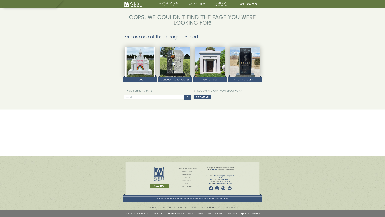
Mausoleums (197, 4)
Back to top (229, 207)
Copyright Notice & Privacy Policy (173, 207)
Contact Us (187, 190)
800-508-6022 (226, 180)
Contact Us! (202, 97)
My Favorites (187, 186)
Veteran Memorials (221, 4)
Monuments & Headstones (168, 4)
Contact (232, 213)
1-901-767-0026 (225, 181)
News (201, 213)
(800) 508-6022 (248, 4)
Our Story (187, 177)
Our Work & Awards (136, 213)
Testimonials (176, 213)
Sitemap (153, 207)
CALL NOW (159, 186)
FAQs (187, 183)
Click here (214, 169)
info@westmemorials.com (223, 183)
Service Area (187, 180)
